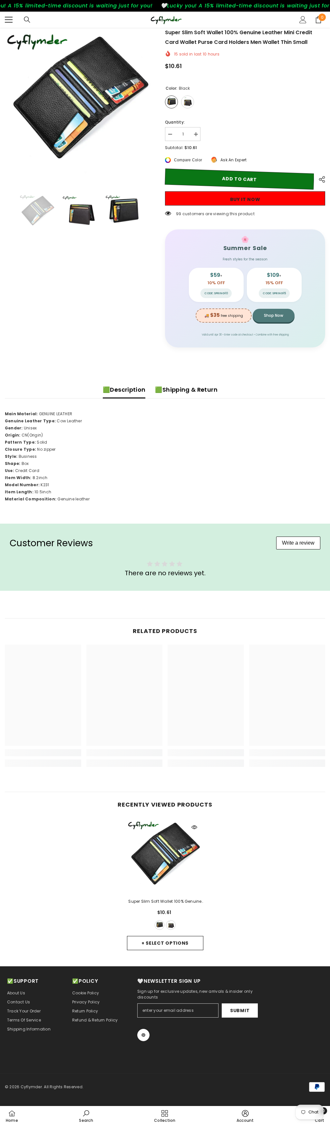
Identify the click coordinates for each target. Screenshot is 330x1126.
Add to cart (239, 179)
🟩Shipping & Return (186, 390)
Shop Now (273, 315)
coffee (171, 925)
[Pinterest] (143, 1035)
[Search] (27, 20)
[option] (80, 103)
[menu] (9, 20)
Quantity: (175, 122)
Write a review (298, 543)
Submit (239, 1010)
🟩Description (124, 390)
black (159, 925)
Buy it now (245, 199)
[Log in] (302, 19)
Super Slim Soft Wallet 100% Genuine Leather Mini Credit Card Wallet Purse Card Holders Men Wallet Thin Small (165, 902)
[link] (43, 752)
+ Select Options (165, 943)
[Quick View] (194, 827)
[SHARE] (319, 179)
